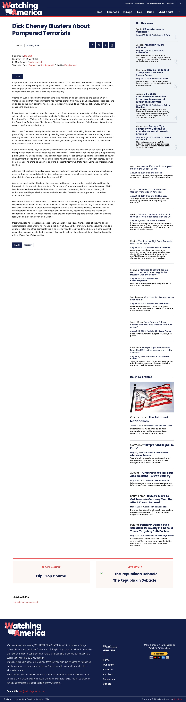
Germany (28, 245)
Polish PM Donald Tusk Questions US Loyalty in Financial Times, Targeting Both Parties (151, 528)
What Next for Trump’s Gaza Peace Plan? (152, 298)
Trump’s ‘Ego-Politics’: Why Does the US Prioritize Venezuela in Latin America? (152, 130)
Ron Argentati (47, 65)
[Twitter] (181, 4)
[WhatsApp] (112, 45)
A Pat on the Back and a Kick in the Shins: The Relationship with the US (150, 215)
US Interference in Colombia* (150, 30)
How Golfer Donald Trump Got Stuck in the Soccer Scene (152, 72)
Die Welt (28, 56)
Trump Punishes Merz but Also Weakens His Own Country (151, 474)
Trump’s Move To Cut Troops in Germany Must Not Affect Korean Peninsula (151, 499)
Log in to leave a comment (25, 602)
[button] (179, 12)
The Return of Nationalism (149, 419)
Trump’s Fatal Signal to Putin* (152, 446)
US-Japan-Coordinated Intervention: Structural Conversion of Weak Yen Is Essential (151, 97)
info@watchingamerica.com (32, 691)
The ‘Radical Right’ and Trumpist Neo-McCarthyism (151, 242)
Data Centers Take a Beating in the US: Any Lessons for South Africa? (151, 325)
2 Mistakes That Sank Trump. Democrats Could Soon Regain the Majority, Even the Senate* (149, 272)
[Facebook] (92, 45)
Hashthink (178, 699)
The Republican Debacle (134, 580)
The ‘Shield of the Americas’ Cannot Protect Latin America (148, 190)
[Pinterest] (105, 45)
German (32, 65)
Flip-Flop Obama (51, 576)
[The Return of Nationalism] (152, 397)
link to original (35, 62)
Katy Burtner (70, 65)
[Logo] (21, 9)
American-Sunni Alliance (150, 46)
